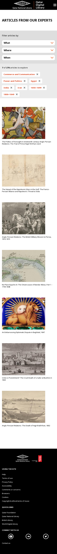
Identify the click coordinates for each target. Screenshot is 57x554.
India (8, 87)
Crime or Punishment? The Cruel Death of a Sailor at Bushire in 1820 (27, 379)
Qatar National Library (23, 459)
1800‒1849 (11, 94)
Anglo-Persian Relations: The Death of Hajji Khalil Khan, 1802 (26, 426)
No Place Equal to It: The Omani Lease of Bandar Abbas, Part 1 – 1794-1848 (27, 286)
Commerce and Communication (21, 74)
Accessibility (7, 486)
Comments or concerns (11, 489)
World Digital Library (10, 524)
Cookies (5, 497)
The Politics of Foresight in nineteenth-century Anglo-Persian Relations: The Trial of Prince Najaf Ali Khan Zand (26, 143)
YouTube (10, 536)
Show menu (55, 5)
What (7, 42)
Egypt (36, 81)
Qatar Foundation (9, 512)
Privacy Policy (7, 482)
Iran (22, 87)
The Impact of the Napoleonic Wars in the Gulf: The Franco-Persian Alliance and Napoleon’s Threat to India (25, 190)
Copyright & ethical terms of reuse (15, 501)
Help (4, 474)
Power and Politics (15, 81)
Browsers (6, 493)
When (7, 57)
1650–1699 (38, 87)
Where (7, 50)
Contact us (6, 543)
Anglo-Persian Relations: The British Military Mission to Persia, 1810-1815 (26, 238)
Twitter (45, 536)
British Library (37, 459)
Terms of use (7, 478)
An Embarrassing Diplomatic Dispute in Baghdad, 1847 (23, 332)
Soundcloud (28, 536)
